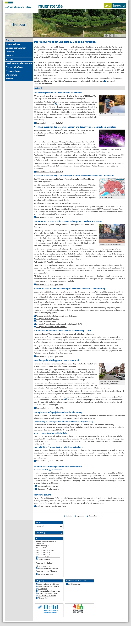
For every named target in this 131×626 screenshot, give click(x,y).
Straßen (9, 59)
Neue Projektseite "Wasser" (48, 486)
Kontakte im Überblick (45, 574)
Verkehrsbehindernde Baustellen (48, 586)
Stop (113, 35)
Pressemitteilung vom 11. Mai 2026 (50, 408)
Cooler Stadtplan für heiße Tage (48, 584)
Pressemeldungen (13, 71)
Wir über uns (11, 75)
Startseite (10, 40)
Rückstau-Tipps (43, 598)
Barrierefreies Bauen (15, 67)
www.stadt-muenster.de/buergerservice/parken (86, 399)
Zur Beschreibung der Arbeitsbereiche (51, 506)
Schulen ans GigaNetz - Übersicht (49, 593)
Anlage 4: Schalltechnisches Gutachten (51, 327)
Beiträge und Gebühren (16, 48)
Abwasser (10, 55)
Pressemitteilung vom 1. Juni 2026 (49, 285)
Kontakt (9, 79)
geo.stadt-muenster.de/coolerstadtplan (72, 104)
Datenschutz (93, 516)
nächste (110, 35)
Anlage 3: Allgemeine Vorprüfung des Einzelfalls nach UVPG (59, 324)
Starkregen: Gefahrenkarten (48, 489)
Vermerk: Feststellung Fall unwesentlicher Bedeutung (56, 316)
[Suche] (61, 526)
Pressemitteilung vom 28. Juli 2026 (49, 123)
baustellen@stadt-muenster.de (48, 568)
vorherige (106, 35)
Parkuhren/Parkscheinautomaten (49, 591)
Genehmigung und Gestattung (19, 63)
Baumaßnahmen (13, 44)
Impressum (80, 516)
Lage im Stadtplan (44, 559)
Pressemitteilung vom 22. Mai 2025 (50, 461)
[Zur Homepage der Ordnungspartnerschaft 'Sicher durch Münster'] (78, 613)
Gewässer (10, 52)
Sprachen (39, 533)
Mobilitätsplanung (74, 584)
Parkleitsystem (42, 589)
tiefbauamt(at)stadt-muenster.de (49, 557)
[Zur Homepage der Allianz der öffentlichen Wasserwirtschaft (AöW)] (48, 613)
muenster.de (50, 6)
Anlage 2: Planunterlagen (46, 321)
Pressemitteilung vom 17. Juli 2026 (49, 217)
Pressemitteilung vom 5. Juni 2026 (49, 356)
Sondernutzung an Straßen (47, 596)
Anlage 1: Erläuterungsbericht (47, 319)
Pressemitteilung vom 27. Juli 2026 (49, 172)
